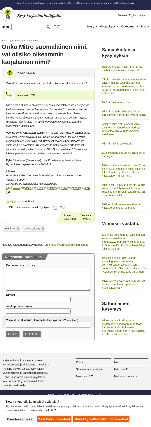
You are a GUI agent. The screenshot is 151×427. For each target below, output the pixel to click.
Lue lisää (48, 410)
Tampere (86, 218)
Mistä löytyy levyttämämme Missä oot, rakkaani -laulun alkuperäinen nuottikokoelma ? (124, 284)
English (133, 15)
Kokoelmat (128, 26)
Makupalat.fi (83, 376)
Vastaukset (107, 26)
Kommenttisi (14, 265)
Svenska (122, 15)
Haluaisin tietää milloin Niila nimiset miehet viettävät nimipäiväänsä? (122, 68)
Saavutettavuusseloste (89, 369)
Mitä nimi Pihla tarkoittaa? (117, 143)
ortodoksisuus (32, 228)
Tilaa (116, 362)
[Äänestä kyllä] (55, 207)
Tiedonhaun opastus (125, 376)
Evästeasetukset (20, 419)
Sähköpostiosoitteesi (19, 306)
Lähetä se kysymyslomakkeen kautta (66, 244)
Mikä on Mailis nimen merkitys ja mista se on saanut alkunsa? (121, 206)
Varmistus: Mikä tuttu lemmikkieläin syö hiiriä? (36, 320)
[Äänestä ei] (62, 208)
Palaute (80, 362)
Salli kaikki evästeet (54, 419)
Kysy (90, 26)
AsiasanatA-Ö (58, 26)
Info (143, 26)
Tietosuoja (120, 369)
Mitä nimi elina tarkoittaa (116, 102)
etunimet (10, 228)
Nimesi (10, 294)
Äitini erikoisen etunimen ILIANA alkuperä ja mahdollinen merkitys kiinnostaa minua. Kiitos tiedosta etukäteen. (121, 129)
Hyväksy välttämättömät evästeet (101, 419)
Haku (5, 26)
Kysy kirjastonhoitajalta (14, 40)
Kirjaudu (143, 15)
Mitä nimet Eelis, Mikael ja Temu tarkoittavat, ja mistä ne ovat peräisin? (124, 113)
